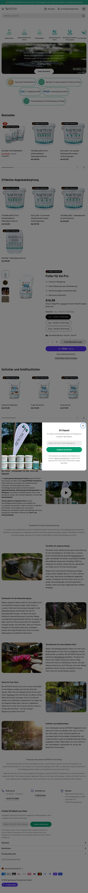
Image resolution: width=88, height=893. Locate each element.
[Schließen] (83, 426)
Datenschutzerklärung (61, 458)
